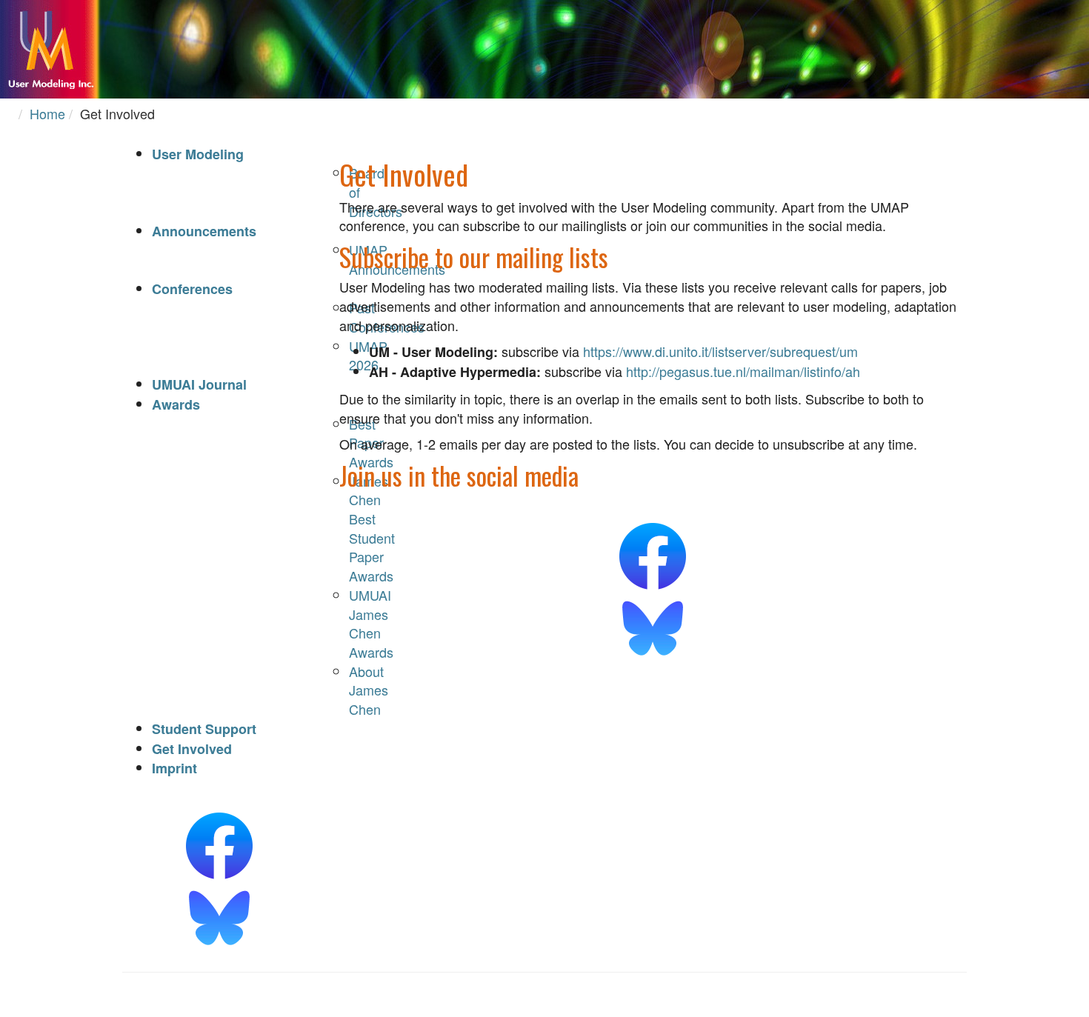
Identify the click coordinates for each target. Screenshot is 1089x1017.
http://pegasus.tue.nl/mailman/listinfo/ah (743, 371)
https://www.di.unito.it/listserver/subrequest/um (720, 351)
